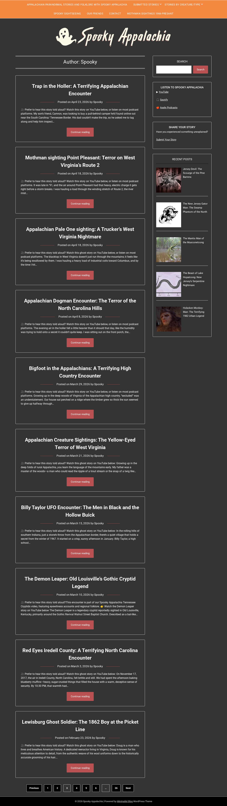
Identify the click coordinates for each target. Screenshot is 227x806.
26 (116, 788)
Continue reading (80, 132)
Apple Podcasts (168, 107)
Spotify (164, 99)
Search (182, 61)
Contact (115, 13)
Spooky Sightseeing (67, 13)
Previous (34, 788)
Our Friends (95, 13)
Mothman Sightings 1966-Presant (150, 13)
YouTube (164, 91)
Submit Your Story (166, 139)
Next (128, 788)
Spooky (98, 102)
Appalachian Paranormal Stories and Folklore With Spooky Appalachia (77, 4)
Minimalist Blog (125, 801)
